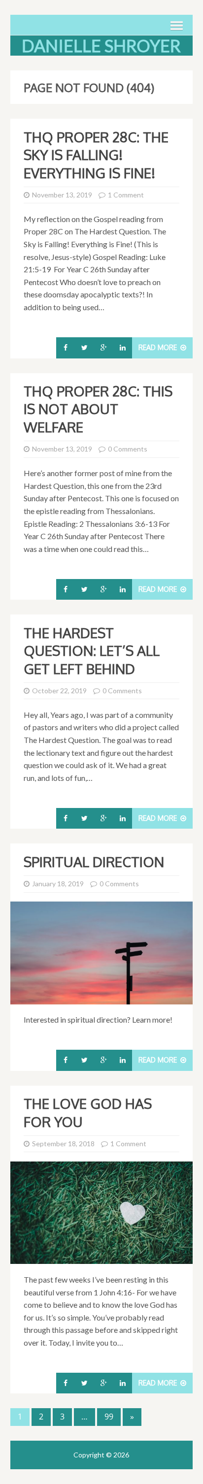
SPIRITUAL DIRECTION (94, 862)
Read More (158, 347)
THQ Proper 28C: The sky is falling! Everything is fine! (96, 155)
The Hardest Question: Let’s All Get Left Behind (92, 650)
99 (108, 1416)
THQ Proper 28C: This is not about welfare (98, 409)
